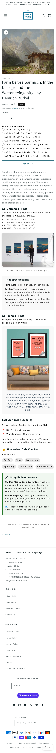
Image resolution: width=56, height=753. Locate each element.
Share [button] (7, 534)
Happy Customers (13, 656)
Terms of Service (12, 608)
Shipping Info (11, 650)
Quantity (5, 112)
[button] (5, 16)
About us (9, 662)
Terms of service (28, 747)
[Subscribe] (42, 686)
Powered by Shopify (30, 743)
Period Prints (17, 743)
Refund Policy (11, 602)
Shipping (15, 108)
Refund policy (44, 743)
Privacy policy (15, 747)
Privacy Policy (11, 596)
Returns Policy (11, 644)
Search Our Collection (15, 668)
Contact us (10, 614)
